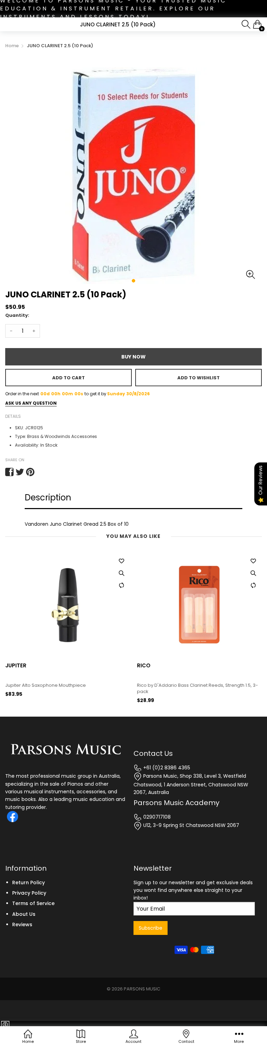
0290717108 (156, 816)
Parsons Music (142, 989)
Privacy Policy (29, 892)
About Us (23, 914)
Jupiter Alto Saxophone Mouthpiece (45, 685)
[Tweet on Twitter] (20, 472)
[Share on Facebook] (9, 472)
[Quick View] (121, 573)
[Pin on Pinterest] (30, 472)
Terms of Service (33, 903)
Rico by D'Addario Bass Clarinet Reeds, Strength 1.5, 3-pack (197, 688)
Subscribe (150, 927)
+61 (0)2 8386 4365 (166, 767)
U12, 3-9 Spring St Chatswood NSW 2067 (190, 825)
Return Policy (28, 882)
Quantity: (17, 315)
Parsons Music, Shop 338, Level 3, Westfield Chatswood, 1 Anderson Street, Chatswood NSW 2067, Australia (191, 784)
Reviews (22, 924)
